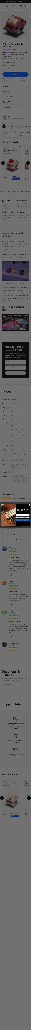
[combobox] (22, 517)
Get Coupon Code (23, 520)
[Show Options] (28, 517)
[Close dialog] (29, 505)
